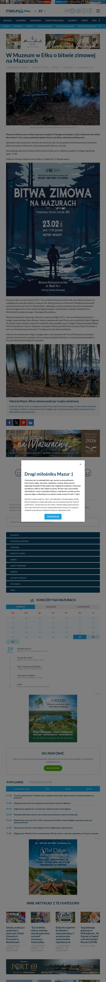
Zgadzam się (53, 516)
